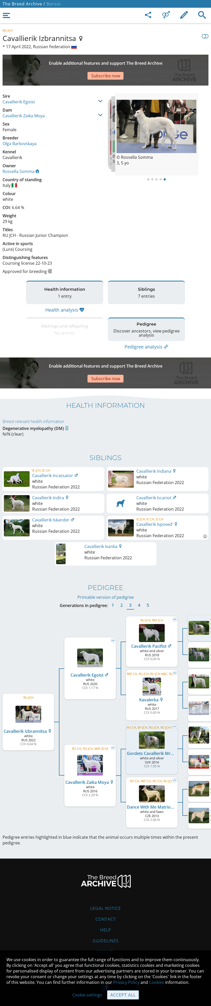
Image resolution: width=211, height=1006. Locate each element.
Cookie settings (87, 995)
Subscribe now (105, 76)
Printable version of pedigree (105, 597)
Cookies (156, 982)
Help (105, 930)
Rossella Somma (18, 171)
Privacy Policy (126, 982)
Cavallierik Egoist (19, 102)
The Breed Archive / (24, 4)
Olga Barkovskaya (20, 143)
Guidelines (106, 941)
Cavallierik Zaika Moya (24, 116)
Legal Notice (105, 908)
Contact (105, 919)
